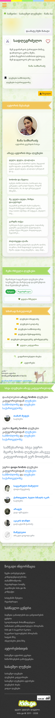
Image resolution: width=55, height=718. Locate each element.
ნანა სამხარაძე (36, 66)
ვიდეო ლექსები (12, 688)
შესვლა (10, 291)
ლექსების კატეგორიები (16, 677)
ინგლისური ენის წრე (15, 641)
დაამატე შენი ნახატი (38, 30)
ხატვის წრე (10, 637)
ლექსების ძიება (12, 684)
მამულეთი (19, 532)
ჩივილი (46, 93)
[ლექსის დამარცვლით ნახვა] (7, 41)
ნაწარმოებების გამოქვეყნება (19, 659)
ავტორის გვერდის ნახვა (27, 144)
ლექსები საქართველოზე (18, 82)
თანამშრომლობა (13, 580)
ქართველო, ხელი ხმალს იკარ (31, 497)
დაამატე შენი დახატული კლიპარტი (17, 381)
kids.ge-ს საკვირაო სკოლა (18, 629)
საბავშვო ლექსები (30, 13)
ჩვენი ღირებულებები (15, 573)
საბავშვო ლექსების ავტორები (19, 681)
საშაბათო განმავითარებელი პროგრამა (24, 626)
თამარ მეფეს (21, 415)
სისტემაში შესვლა (14, 598)
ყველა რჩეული (29, 299)
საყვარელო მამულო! (25, 485)
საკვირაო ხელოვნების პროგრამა (21, 633)
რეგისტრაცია (24, 291)
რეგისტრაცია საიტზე (15, 584)
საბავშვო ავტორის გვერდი (18, 655)
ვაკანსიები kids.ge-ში (15, 588)
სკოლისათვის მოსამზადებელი (20, 622)
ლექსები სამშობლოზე (19, 78)
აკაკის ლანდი (21, 520)
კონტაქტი (9, 591)
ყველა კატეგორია (29, 345)
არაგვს (17, 509)
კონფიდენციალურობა (15, 577)
